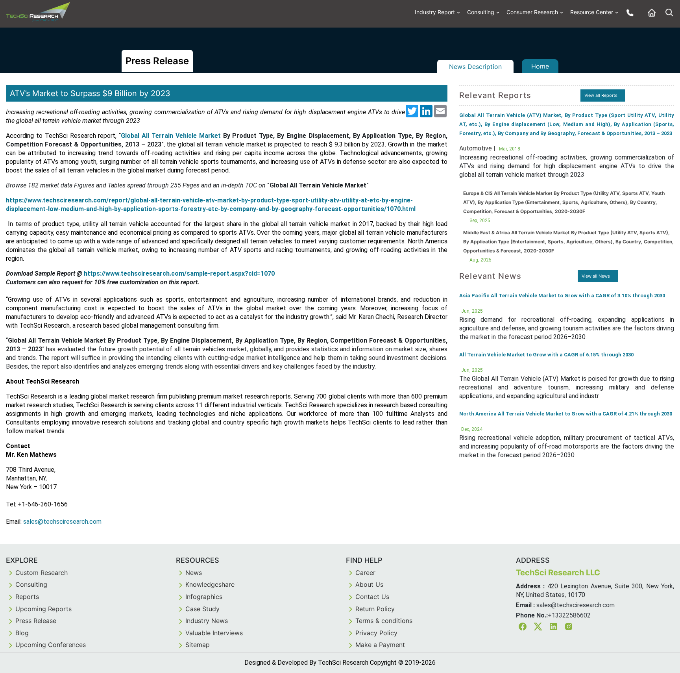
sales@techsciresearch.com (575, 605)
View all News (596, 276)
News (193, 573)
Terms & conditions (383, 621)
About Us (369, 584)
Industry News (206, 621)
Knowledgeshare (210, 584)
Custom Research (41, 573)
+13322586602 (569, 615)
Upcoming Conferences (50, 645)
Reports (27, 597)
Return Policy (375, 609)
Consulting (480, 12)
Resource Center (591, 12)
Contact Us (372, 597)
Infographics (203, 597)
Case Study (202, 609)
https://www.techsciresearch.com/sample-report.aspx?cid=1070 (179, 273)
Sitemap (197, 645)
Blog (22, 633)
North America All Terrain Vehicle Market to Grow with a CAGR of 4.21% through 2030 (565, 414)
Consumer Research (532, 12)
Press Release (35, 621)
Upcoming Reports (43, 609)
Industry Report (435, 12)
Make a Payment (380, 645)
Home (540, 66)
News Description (475, 66)
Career (365, 573)
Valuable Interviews (214, 633)
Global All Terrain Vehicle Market (170, 135)
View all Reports (600, 95)
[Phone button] (628, 12)
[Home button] (649, 12)
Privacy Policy (376, 633)
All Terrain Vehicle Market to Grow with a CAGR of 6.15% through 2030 (546, 355)
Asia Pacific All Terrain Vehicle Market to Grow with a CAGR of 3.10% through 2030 (562, 295)
